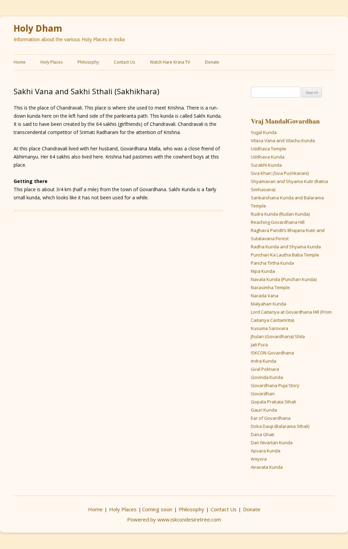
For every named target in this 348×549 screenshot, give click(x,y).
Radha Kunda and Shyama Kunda (286, 247)
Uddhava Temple (268, 149)
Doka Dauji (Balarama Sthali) (280, 426)
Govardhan (303, 121)
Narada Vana (264, 296)
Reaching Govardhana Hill (277, 222)
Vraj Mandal (269, 121)
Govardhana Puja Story (275, 385)
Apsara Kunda (265, 451)
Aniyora (259, 459)
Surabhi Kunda (266, 165)
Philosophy (88, 62)
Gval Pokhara (265, 369)
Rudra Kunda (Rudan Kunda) (280, 214)
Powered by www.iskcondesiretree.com (174, 519)
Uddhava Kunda (267, 157)
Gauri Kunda (264, 410)
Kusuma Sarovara (269, 328)
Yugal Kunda (264, 132)
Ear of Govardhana (271, 418)
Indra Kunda (263, 361)
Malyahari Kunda (268, 304)
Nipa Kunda (263, 271)
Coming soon (157, 509)
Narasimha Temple (270, 287)
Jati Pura (259, 345)
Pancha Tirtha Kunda (272, 263)
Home (19, 62)
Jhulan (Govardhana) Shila (278, 336)
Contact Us (124, 62)
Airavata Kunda (267, 467)
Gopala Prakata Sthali (273, 402)
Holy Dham (38, 28)
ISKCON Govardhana (272, 353)
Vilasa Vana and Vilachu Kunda (283, 140)
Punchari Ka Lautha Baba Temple (285, 255)
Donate (212, 62)
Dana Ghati (262, 434)
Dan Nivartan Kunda (272, 442)
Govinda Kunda (267, 377)
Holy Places (51, 62)
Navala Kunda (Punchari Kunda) (283, 279)
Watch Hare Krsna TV (170, 62)
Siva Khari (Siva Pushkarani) (280, 173)
